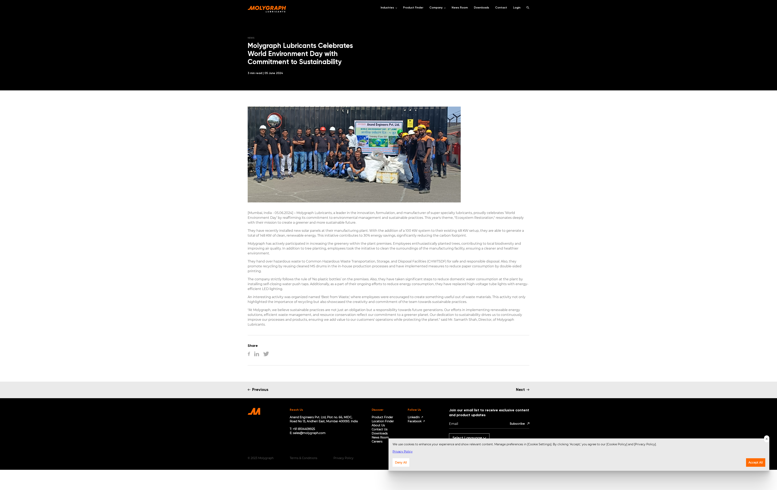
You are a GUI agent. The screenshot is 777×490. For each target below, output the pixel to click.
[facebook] (249, 354)
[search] (527, 7)
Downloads (380, 433)
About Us (378, 425)
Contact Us (379, 429)
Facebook (414, 421)
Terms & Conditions (303, 458)
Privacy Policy (343, 458)
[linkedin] (256, 354)
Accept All (755, 462)
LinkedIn (414, 417)
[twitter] (266, 354)
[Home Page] (267, 8)
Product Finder (382, 417)
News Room (380, 437)
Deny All (401, 462)
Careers (377, 441)
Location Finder (383, 421)
